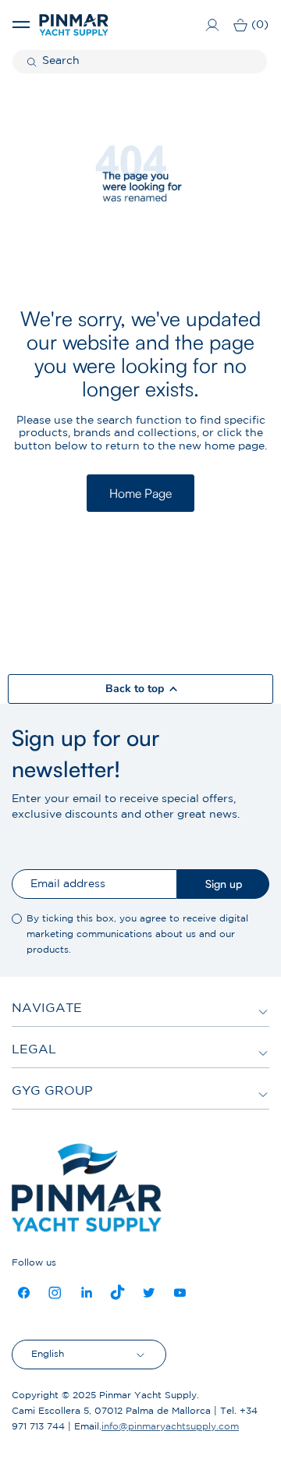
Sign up (223, 883)
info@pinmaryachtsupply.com (170, 1426)
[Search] (33, 61)
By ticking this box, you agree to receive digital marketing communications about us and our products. (137, 934)
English (47, 1354)
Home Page (140, 493)
